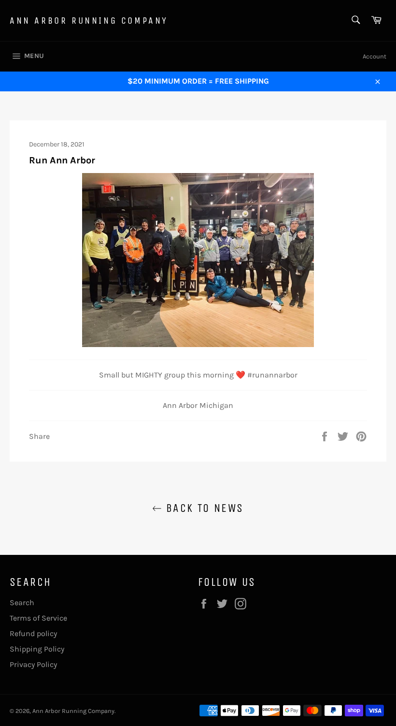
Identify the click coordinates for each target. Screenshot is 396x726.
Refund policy (33, 633)
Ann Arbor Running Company (89, 20)
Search (22, 602)
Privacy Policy (33, 664)
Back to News (202, 508)
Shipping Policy (37, 648)
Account (374, 56)
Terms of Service (38, 618)
